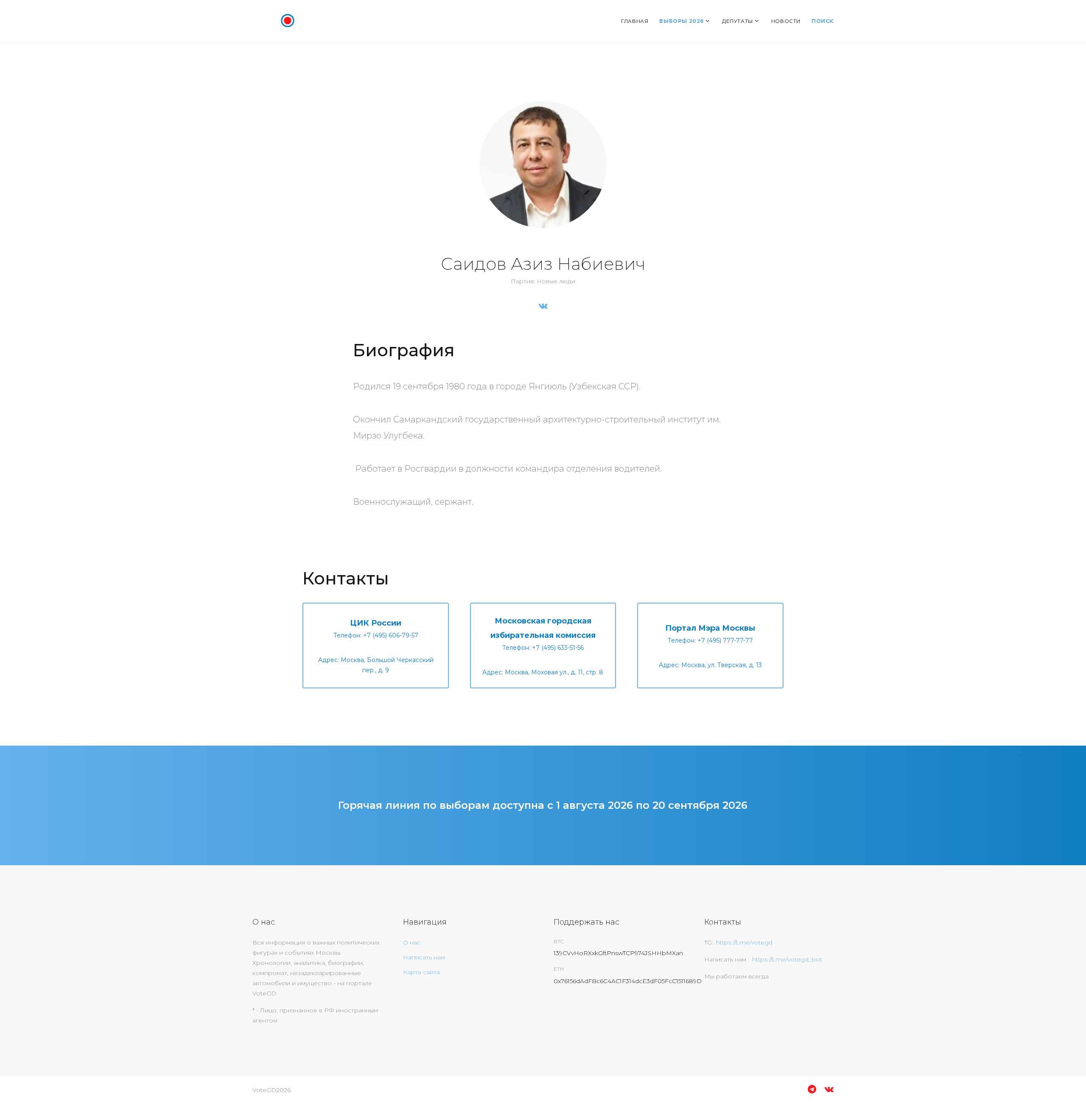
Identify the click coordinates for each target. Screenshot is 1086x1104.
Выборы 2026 (681, 21)
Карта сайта (421, 972)
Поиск (823, 21)
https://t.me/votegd (744, 942)
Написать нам (424, 957)
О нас (411, 942)
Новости (786, 21)
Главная (634, 21)
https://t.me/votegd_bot (787, 959)
